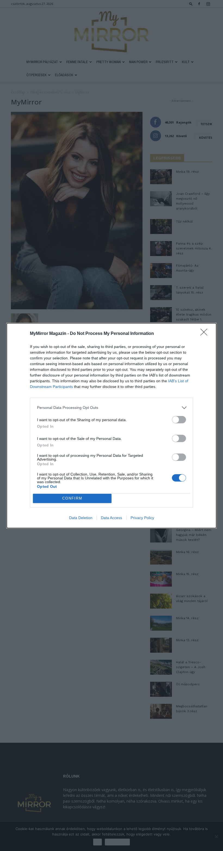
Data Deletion (80, 518)
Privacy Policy (142, 518)
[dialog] (111, 425)
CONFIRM (72, 498)
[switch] (179, 419)
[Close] (205, 334)
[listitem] (111, 408)
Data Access (111, 518)
